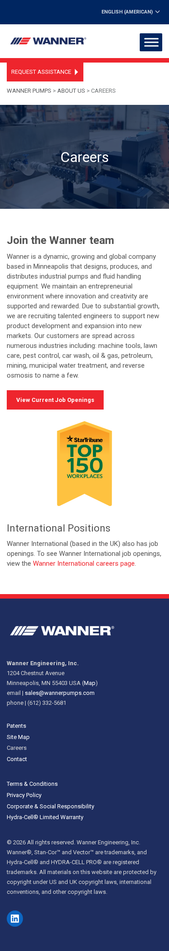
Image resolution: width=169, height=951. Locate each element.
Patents (16, 725)
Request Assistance (41, 71)
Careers (17, 747)
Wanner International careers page (84, 563)
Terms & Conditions (32, 783)
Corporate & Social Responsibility (50, 806)
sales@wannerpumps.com (60, 693)
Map (90, 683)
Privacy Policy (24, 795)
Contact (17, 759)
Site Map (18, 737)
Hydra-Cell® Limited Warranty (45, 817)
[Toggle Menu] (151, 42)
